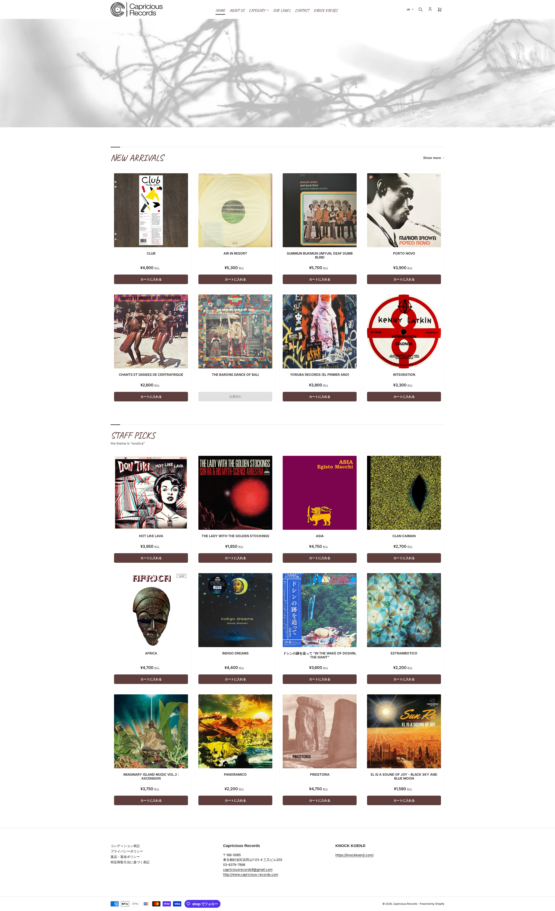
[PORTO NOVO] (404, 210)
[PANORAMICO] (235, 731)
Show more (432, 158)
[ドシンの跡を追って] (320, 610)
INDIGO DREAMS (235, 653)
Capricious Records (405, 903)
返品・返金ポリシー (125, 857)
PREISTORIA (320, 774)
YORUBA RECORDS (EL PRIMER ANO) (319, 375)
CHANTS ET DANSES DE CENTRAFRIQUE (151, 375)
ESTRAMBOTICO (404, 653)
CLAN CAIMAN (404, 536)
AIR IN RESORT (235, 253)
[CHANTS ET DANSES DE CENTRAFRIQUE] (151, 331)
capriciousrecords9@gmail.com (248, 869)
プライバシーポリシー (127, 851)
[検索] (420, 9)
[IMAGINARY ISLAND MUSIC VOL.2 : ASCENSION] (151, 731)
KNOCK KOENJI (325, 10)
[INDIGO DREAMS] (235, 610)
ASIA (320, 536)
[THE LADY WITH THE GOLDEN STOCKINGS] (235, 493)
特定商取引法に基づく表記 (130, 862)
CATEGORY (257, 10)
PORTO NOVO (404, 253)
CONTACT (302, 10)
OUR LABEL (282, 10)
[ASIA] (320, 493)
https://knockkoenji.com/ (354, 855)
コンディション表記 (125, 846)
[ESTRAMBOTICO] (404, 610)
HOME (220, 10)
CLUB (151, 253)
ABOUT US (237, 10)
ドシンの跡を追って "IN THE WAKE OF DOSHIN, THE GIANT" (319, 655)
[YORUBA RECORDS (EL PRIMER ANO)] (320, 331)
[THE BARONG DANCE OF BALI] (235, 331)
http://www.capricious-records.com (250, 874)
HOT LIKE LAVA (151, 536)
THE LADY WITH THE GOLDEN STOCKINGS (235, 536)
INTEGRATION (404, 375)
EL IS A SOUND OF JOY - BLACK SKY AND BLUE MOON (404, 776)
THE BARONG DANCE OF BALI (235, 375)
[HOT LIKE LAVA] (151, 493)
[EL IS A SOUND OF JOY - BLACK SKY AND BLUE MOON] (404, 731)
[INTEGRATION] (404, 331)
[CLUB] (151, 210)
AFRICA (151, 653)
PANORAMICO (235, 774)
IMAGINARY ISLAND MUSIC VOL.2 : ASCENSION (151, 776)
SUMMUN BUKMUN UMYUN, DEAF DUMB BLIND (320, 255)
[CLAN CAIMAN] (404, 493)
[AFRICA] (151, 610)
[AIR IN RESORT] (235, 210)
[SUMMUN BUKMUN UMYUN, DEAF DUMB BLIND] (320, 210)
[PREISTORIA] (320, 731)
